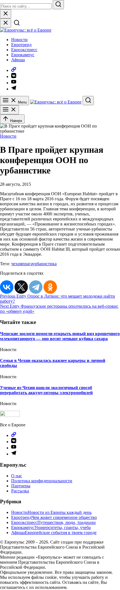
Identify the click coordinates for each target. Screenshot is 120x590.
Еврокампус (22, 54)
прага (27, 263)
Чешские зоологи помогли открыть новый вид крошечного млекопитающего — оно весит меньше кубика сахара (60, 336)
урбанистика (44, 263)
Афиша (18, 59)
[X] (21, 287)
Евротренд (21, 44)
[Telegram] (35, 287)
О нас (16, 475)
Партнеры (20, 485)
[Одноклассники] (50, 287)
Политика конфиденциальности (41, 480)
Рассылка (20, 490)
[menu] (9, 109)
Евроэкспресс (24, 49)
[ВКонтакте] (6, 287)
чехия (16, 263)
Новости (19, 39)
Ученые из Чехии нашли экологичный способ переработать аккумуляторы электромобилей (46, 390)
